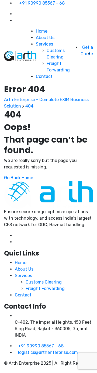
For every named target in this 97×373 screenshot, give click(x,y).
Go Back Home (18, 177)
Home (41, 31)
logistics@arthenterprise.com (48, 352)
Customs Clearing (44, 282)
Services (44, 44)
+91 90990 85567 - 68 (42, 3)
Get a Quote (87, 50)
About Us (45, 37)
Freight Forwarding (45, 288)
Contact (44, 76)
